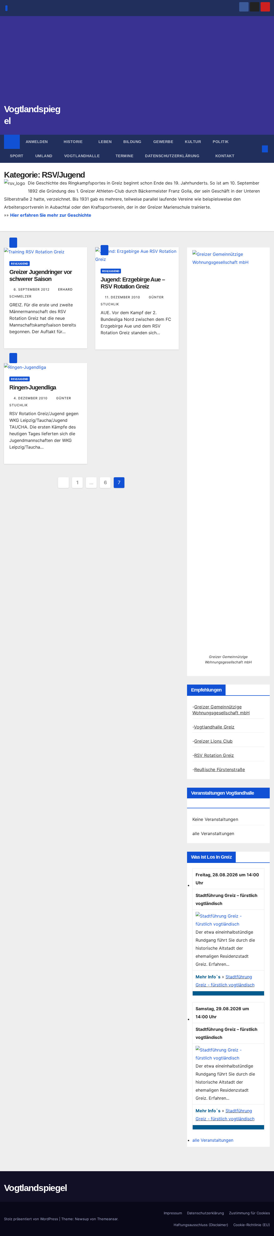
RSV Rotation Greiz (214, 755)
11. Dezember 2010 (123, 297)
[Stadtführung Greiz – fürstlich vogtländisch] (227, 919)
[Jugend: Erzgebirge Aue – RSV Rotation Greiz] (136, 254)
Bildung (132, 142)
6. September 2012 (32, 289)
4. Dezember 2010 (31, 398)
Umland (43, 156)
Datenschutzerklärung (173, 156)
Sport (17, 156)
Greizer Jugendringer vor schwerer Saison (40, 275)
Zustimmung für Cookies (249, 1213)
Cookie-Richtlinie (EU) (251, 1225)
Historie (74, 142)
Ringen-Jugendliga (32, 387)
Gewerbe (163, 142)
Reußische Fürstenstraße (219, 769)
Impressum (173, 1213)
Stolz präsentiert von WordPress (31, 1219)
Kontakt (225, 156)
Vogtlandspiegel (35, 1188)
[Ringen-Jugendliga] (25, 367)
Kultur (193, 142)
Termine (125, 156)
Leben (105, 142)
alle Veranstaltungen (213, 833)
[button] (256, 149)
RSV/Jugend (19, 263)
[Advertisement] (137, 62)
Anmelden (37, 142)
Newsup (82, 1219)
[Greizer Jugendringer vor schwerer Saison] (34, 251)
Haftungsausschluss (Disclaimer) (201, 1225)
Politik (221, 142)
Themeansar (107, 1219)
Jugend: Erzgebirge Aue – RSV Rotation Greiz (133, 283)
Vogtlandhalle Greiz (214, 727)
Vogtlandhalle (82, 156)
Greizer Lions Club (213, 741)
